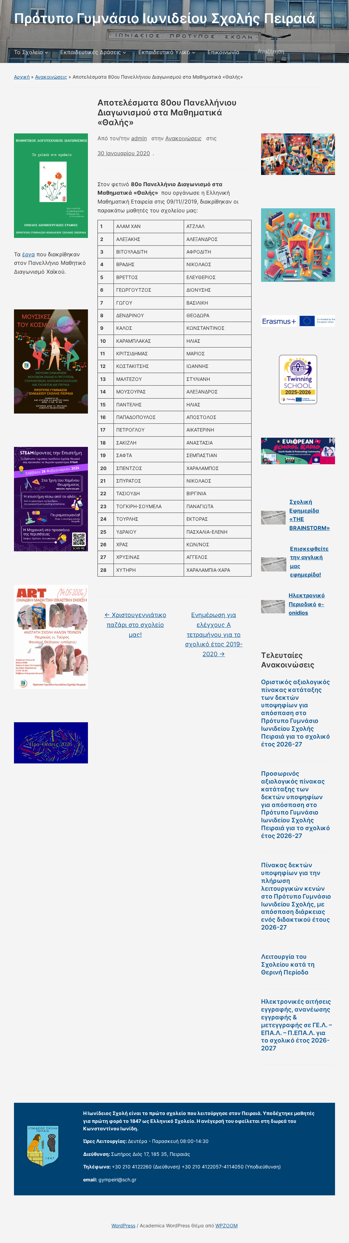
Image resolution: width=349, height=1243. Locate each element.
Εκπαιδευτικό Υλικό (164, 52)
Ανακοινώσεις (51, 77)
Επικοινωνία (223, 52)
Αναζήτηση (326, 52)
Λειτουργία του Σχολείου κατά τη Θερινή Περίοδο (288, 964)
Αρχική (22, 77)
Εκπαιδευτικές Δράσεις (90, 52)
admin (139, 138)
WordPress (123, 1225)
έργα (28, 254)
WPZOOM (226, 1225)
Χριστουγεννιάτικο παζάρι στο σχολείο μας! (135, 624)
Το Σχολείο (28, 52)
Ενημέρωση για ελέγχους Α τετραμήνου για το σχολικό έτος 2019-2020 (214, 634)
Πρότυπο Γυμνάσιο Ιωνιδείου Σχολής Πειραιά (164, 18)
